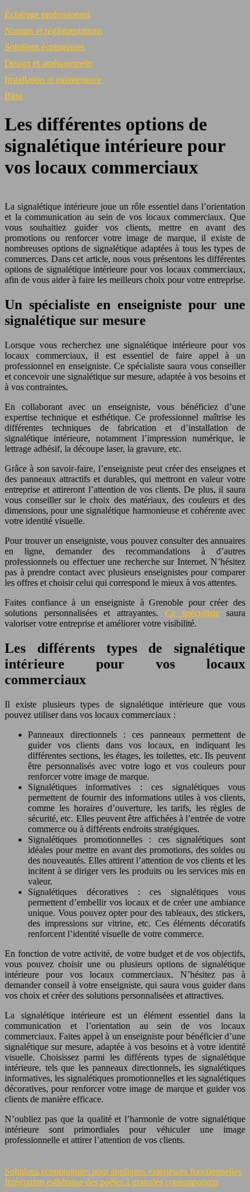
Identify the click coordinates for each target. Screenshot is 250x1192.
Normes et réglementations (53, 31)
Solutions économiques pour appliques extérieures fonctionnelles (123, 1171)
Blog (14, 96)
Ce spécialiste (192, 613)
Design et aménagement (48, 63)
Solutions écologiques (45, 47)
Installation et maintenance (53, 79)
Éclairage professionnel (47, 14)
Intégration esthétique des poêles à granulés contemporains (112, 1182)
